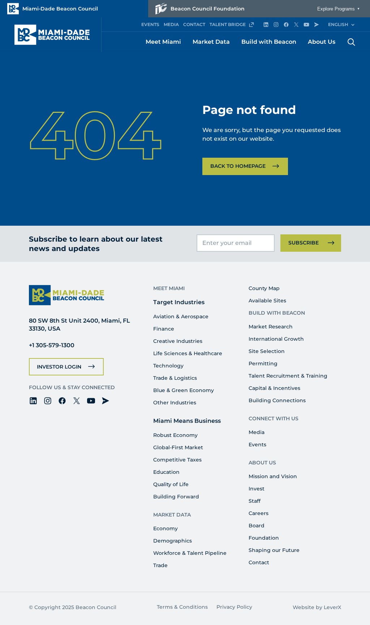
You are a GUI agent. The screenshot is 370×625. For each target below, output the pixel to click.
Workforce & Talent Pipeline (190, 553)
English (338, 24)
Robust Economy (175, 435)
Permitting (263, 363)
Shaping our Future (274, 550)
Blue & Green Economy (183, 390)
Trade (160, 565)
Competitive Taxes (177, 459)
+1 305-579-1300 (51, 345)
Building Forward (176, 496)
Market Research (271, 326)
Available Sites (267, 300)
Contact (259, 562)
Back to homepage (238, 166)
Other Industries (174, 402)
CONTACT (194, 24)
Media (256, 432)
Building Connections (277, 400)
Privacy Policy (234, 607)
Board (256, 525)
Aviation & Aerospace (180, 316)
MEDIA (171, 24)
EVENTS (150, 24)
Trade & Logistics (175, 378)
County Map (264, 288)
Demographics (172, 540)
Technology (168, 365)
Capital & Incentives (274, 388)
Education (166, 472)
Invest (256, 488)
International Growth (276, 339)
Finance (163, 329)
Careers (258, 513)
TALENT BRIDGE (228, 24)
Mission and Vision (273, 476)
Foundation (264, 538)
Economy (165, 528)
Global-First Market (178, 447)
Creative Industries (177, 341)
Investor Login (59, 366)
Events (257, 444)
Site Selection (267, 351)
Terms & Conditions (182, 607)
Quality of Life (171, 484)
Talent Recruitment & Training (288, 376)
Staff (255, 501)
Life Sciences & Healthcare (187, 353)
